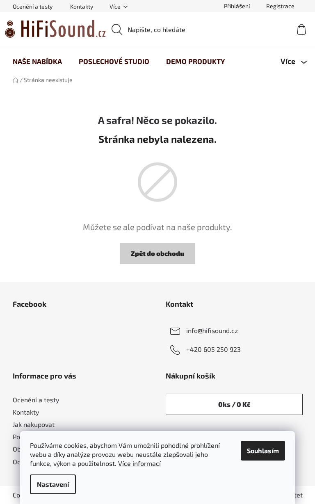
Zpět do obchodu (157, 253)
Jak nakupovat (34, 424)
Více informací (139, 463)
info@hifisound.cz (212, 330)
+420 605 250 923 (213, 349)
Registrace (280, 5)
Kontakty (81, 6)
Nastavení (53, 484)
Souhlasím (263, 450)
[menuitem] (37, 61)
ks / (234, 404)
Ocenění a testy (32, 6)
